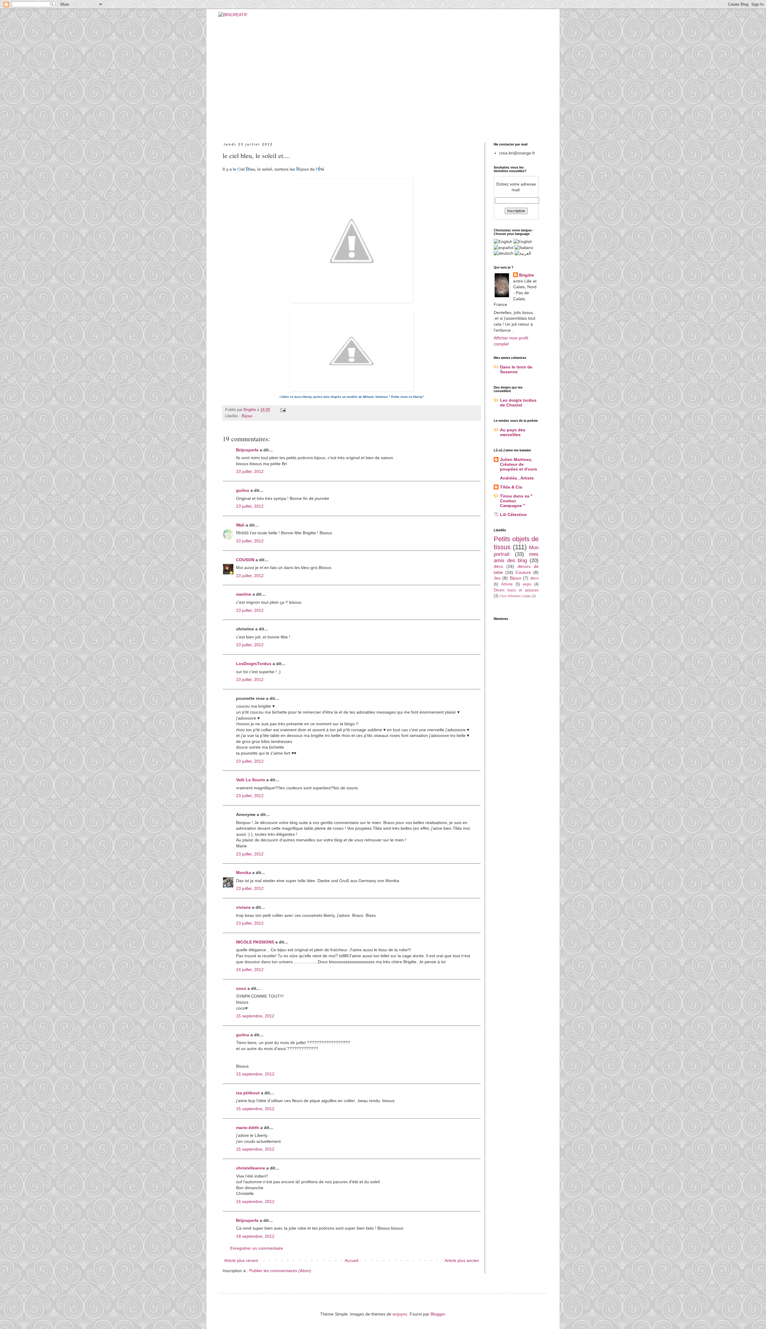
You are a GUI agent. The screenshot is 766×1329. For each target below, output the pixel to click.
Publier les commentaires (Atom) (280, 1270)
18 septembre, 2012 (255, 1236)
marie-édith (247, 1127)
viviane (243, 907)
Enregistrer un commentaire (256, 1248)
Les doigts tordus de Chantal (518, 402)
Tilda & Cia (511, 487)
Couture (523, 572)
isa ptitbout (248, 1092)
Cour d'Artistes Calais (515, 596)
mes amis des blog (516, 557)
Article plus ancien (462, 1260)
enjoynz (400, 1314)
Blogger (438, 1314)
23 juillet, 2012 (250, 471)
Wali (240, 525)
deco (534, 578)
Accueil (351, 1260)
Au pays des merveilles (512, 432)
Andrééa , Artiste (517, 478)
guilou (242, 490)
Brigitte (526, 275)
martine (243, 594)
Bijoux (247, 416)
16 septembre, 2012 (255, 1201)
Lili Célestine (513, 514)
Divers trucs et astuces (516, 590)
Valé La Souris (250, 779)
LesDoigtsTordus (253, 663)
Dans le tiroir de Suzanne (516, 369)
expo (527, 584)
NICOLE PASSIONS (255, 942)
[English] (522, 241)
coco (241, 988)
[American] (503, 241)
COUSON (245, 559)
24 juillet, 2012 (250, 969)
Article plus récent (241, 1260)
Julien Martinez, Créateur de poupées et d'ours (518, 464)
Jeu (497, 578)
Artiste (507, 584)
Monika (243, 872)
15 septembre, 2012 (255, 1016)
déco (498, 566)
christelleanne (250, 1168)
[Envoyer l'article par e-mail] (283, 410)
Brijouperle (247, 449)
